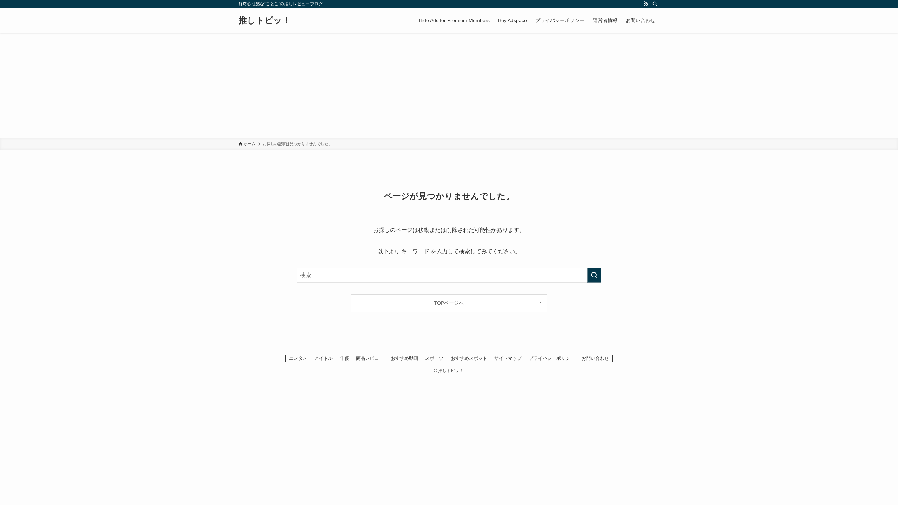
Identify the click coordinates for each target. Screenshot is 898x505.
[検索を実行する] (594, 275)
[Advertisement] (449, 85)
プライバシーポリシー (552, 358)
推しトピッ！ (264, 20)
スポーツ (434, 358)
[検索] (654, 4)
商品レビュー (369, 358)
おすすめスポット (469, 358)
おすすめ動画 (404, 358)
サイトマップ (508, 358)
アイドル (323, 358)
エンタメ (298, 358)
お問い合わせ (595, 358)
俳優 (344, 358)
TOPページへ (449, 303)
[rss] (645, 4)
